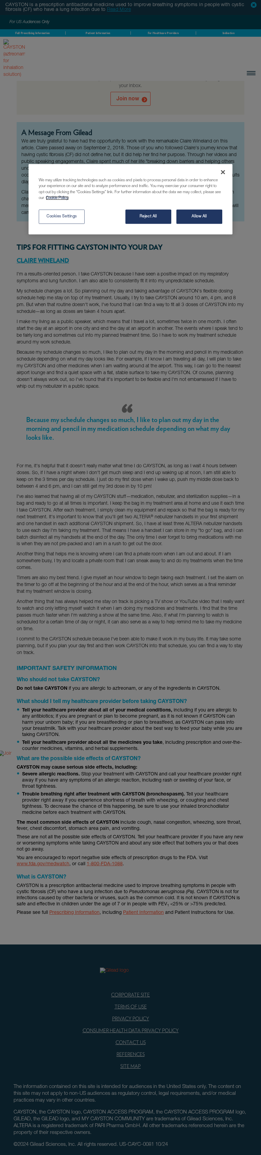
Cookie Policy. (57, 198)
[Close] (222, 172)
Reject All (148, 216)
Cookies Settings (62, 216)
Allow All (199, 216)
